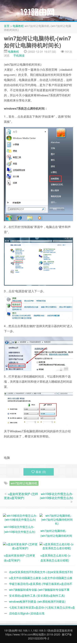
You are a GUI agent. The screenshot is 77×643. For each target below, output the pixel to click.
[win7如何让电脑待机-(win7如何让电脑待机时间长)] (56, 519)
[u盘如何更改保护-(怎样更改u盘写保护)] (20, 545)
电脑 (49, 227)
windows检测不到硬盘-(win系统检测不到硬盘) (37, 601)
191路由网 (10, 630)
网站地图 (38, 634)
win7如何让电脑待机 (24, 483)
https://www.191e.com (19, 634)
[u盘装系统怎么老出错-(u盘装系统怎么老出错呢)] (56, 545)
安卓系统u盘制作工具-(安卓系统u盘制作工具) (37, 595)
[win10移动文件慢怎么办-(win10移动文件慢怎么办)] (20, 517)
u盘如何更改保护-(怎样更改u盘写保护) (21, 496)
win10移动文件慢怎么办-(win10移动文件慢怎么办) (56, 496)
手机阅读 (18, 55)
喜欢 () (41, 472)
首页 (6, 26)
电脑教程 (18, 26)
